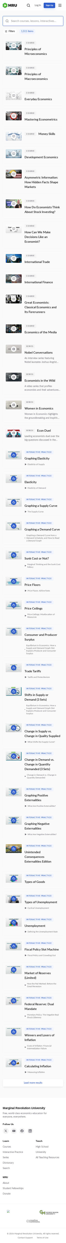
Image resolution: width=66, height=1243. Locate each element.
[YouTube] (14, 1131)
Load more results (33, 1083)
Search (6, 1168)
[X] (6, 1131)
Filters (12, 31)
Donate (6, 1194)
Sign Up (49, 5)
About (6, 1183)
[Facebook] (22, 1131)
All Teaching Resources (47, 1157)
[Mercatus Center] (20, 1212)
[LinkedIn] (30, 1131)
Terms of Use (42, 1238)
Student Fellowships (13, 1188)
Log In (38, 5)
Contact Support (25, 1238)
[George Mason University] (49, 1212)
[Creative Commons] (33, 1221)
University (41, 1152)
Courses (7, 1147)
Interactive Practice (13, 1152)
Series (6, 1157)
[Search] (28, 5)
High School (42, 1147)
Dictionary (8, 1163)
